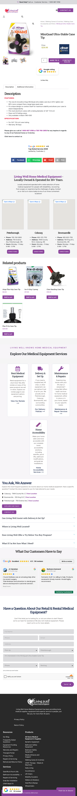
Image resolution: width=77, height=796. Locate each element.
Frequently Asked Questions (9, 741)
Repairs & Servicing (10, 759)
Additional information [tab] (25, 87)
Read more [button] (7, 586)
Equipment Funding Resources (10, 746)
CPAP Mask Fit (8, 784)
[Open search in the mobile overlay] (22, 16)
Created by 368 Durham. (31, 793)
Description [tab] (9, 87)
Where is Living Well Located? (16, 526)
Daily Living (29, 768)
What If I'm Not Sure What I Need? (18, 543)
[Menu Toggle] (57, 10)
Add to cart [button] (8, 297)
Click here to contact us (13, 136)
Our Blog (6, 737)
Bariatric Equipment (32, 742)
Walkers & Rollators (32, 780)
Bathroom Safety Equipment (31, 746)
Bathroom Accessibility (11, 775)
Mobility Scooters (31, 777)
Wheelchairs (29, 786)
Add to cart (56, 60)
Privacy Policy (19, 719)
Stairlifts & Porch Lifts (10, 772)
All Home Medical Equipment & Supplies (33, 738)
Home (42, 21)
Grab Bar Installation (10, 781)
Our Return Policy (44, 80)
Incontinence (30, 771)
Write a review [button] (67, 561)
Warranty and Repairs (10, 750)
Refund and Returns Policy (12, 762)
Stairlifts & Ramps (31, 783)
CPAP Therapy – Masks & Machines (34, 764)
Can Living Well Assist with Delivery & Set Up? (23, 518)
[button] (33, 24)
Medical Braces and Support (32, 756)
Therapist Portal (8, 753)
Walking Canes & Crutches (54, 21)
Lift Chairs (28, 774)
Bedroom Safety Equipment (31, 751)
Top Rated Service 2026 (38, 149)
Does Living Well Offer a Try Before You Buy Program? (27, 535)
